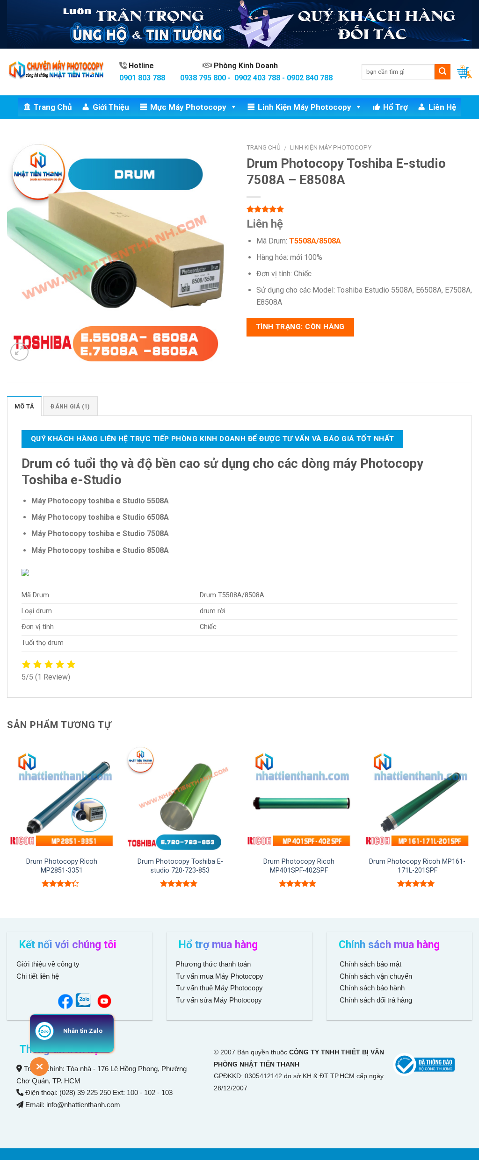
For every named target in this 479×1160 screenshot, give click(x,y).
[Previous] (7, 829)
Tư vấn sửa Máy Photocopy (219, 1000)
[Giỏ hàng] (464, 71)
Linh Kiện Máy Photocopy (304, 107)
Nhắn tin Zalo (82, 1030)
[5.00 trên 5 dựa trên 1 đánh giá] (359, 209)
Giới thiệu (111, 107)
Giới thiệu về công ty (48, 964)
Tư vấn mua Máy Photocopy (220, 976)
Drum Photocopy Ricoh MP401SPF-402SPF (298, 866)
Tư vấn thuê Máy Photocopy (219, 988)
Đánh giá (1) (70, 406)
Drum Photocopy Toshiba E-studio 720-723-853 (180, 866)
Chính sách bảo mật (370, 964)
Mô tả (24, 406)
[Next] (471, 829)
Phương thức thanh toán (213, 964)
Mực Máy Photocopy (188, 107)
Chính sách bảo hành (371, 988)
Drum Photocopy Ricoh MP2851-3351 (61, 866)
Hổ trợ (395, 107)
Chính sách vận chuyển (375, 976)
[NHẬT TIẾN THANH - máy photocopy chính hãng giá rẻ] (56, 71)
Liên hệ (442, 107)
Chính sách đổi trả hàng (375, 1000)
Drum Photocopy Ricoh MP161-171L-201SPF (417, 866)
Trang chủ (53, 107)
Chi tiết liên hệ (38, 976)
